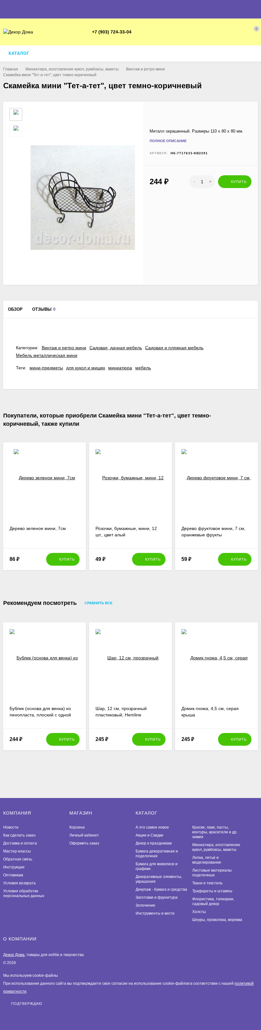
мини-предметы (46, 367)
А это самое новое (152, 827)
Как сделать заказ (19, 835)
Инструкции (14, 867)
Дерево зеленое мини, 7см (38, 528)
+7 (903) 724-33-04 (111, 31)
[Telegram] (138, 32)
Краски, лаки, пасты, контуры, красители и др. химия (214, 832)
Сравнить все (99, 603)
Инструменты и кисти (155, 913)
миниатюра (120, 367)
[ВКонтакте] (146, 32)
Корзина (77, 827)
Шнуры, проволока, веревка (217, 920)
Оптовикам (13, 875)
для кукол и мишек (85, 367)
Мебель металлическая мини (46, 355)
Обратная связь (17, 859)
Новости (10, 827)
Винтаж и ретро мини (145, 69)
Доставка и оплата (20, 843)
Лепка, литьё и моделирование (206, 860)
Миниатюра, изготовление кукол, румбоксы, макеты (72, 69)
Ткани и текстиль (207, 883)
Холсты (199, 912)
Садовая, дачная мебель (115, 347)
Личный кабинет (84, 835)
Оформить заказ (84, 843)
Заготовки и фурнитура (157, 897)
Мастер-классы (17, 851)
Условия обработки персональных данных (23, 893)
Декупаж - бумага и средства (161, 889)
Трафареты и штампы (212, 891)
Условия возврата (19, 883)
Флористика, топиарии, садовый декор (213, 901)
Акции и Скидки (149, 835)
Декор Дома (14, 955)
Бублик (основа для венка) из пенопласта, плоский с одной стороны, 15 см (40, 715)
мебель (143, 367)
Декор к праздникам (154, 843)
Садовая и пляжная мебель (174, 347)
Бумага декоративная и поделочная (157, 853)
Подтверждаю (26, 1003)
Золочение (145, 905)
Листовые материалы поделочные (212, 872)
